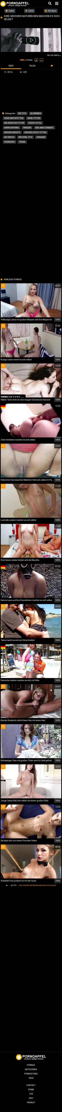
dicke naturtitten (13, 118)
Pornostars (31, 1074)
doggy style (35, 123)
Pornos (31, 1065)
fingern (27, 127)
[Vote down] (41, 60)
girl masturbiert (44, 127)
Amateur (52, 11)
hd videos (9, 137)
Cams (31, 11)
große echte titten (35, 132)
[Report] (52, 65)
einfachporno (11, 127)
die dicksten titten (14, 123)
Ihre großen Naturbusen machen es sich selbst (37, 885)
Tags (31, 1078)
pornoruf (9, 142)
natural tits (25, 137)
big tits (22, 113)
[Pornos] (14, 3)
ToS (31, 1094)
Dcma (31, 1089)
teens (22, 142)
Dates (11, 11)
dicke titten (34, 118)
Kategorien (31, 1069)
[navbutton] (57, 4)
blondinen (35, 113)
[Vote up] (36, 60)
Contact (31, 1085)
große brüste (12, 132)
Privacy (31, 1102)
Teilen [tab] (32, 66)
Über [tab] (11, 66)
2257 (31, 1098)
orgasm (41, 137)
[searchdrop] (50, 4)
